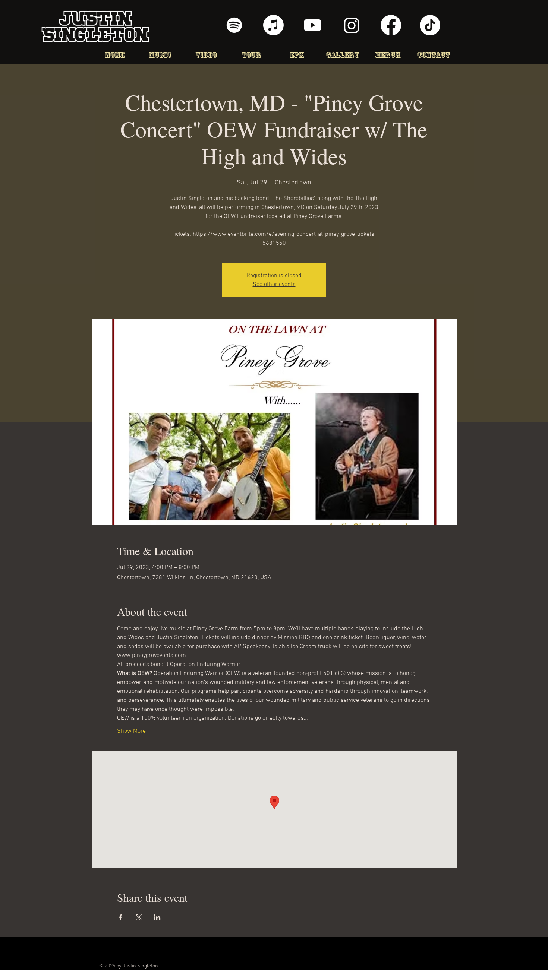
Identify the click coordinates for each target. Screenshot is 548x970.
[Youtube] (312, 25)
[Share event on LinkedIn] (157, 917)
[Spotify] (234, 25)
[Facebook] (391, 25)
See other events (274, 284)
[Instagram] (351, 25)
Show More (131, 731)
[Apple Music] (273, 25)
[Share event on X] (138, 917)
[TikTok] (430, 25)
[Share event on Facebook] (120, 917)
